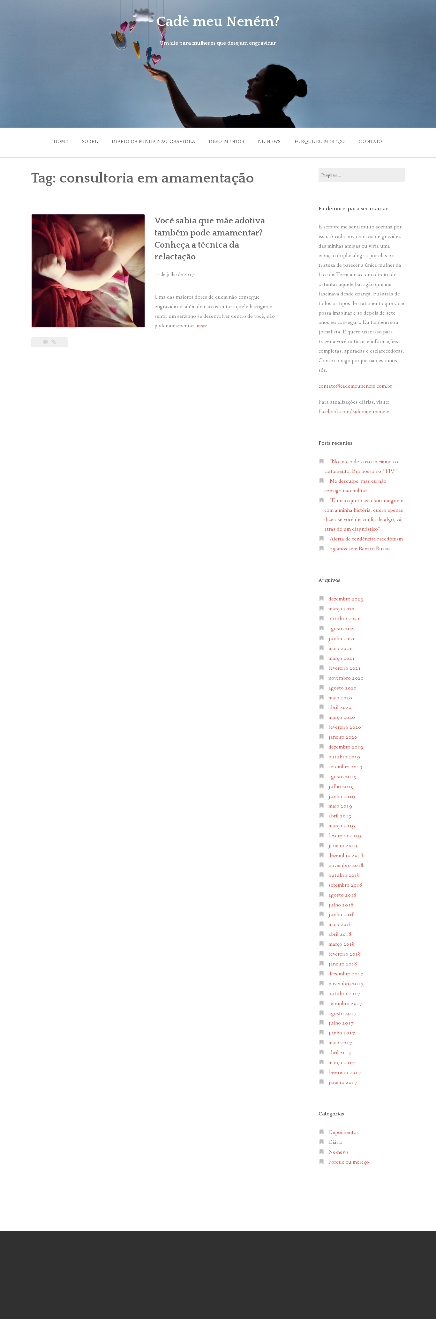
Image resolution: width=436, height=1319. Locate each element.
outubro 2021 (344, 618)
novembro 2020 (346, 678)
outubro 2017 (344, 993)
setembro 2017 (345, 1003)
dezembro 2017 (345, 974)
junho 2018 (341, 914)
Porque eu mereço (320, 142)
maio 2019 (340, 806)
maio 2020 (340, 698)
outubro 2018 (344, 875)
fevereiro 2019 (344, 835)
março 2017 (341, 1062)
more (204, 326)
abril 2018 (339, 934)
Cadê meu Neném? (218, 21)
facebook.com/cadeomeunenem (355, 411)
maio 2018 (340, 924)
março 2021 (341, 658)
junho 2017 (341, 1033)
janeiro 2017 (342, 1082)
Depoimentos (226, 142)
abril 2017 (339, 1052)
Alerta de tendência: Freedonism (366, 539)
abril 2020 (339, 707)
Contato (370, 142)
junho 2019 (341, 796)
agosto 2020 (342, 688)
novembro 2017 (346, 983)
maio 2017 (340, 1043)
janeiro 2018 (342, 964)
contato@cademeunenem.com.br (355, 386)
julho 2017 (341, 1023)
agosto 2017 (342, 1013)
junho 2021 (341, 638)
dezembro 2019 (345, 747)
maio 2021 (340, 648)
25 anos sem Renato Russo (360, 549)
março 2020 (341, 717)
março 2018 (341, 944)
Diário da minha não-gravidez (153, 142)
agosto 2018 (342, 895)
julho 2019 (341, 786)
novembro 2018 (346, 865)
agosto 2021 (342, 628)
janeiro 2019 (342, 845)
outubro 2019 (344, 757)
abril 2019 (339, 816)
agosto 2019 (342, 776)
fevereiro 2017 (344, 1072)
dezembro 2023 (345, 599)
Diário (335, 1142)
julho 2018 (341, 905)
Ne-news (269, 142)
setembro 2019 (345, 767)
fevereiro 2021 (344, 668)
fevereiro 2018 (344, 954)
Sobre (90, 142)
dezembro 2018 (345, 855)
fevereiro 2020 (344, 727)
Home (61, 142)
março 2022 (341, 609)
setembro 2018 (345, 885)
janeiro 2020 (342, 737)
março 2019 (341, 826)
